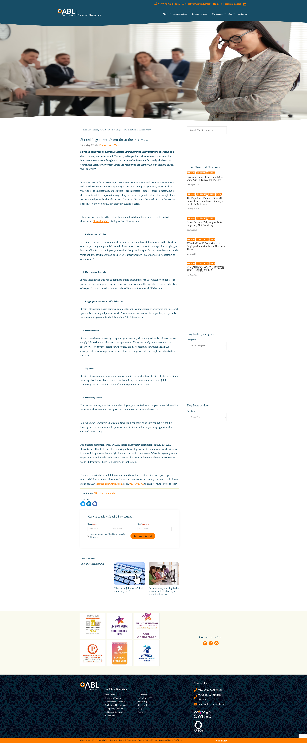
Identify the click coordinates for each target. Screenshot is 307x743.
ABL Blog (98, 493)
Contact (141, 712)
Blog (230, 14)
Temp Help (142, 701)
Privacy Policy (105, 537)
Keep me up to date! (143, 535)
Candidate (110, 493)
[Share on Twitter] (82, 503)
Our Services (217, 14)
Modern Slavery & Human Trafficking (167, 740)
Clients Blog (202, 239)
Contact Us (242, 14)
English (211, 173)
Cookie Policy (144, 740)
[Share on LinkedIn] (94, 503)
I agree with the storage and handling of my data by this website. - (107, 535)
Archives (191, 411)
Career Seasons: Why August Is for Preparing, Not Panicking (205, 224)
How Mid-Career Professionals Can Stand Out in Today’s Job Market (205, 178)
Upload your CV (145, 698)
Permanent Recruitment (115, 701)
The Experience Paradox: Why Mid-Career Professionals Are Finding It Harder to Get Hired (205, 201)
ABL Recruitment (66, 12)
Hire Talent (110, 694)
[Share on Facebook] (88, 503)
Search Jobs (110, 715)
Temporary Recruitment (115, 708)
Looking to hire (180, 14)
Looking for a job (199, 14)
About (165, 14)
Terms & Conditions (127, 740)
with (145, 705)
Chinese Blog (202, 263)
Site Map (113, 740)
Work (140, 705)
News (218, 194)
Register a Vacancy (113, 698)
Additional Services (113, 712)
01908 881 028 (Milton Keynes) (209, 697)
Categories (191, 339)
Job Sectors (142, 694)
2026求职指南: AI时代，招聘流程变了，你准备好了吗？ (205, 269)
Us (148, 705)
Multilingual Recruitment (116, 705)
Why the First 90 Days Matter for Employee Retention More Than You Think (206, 246)
